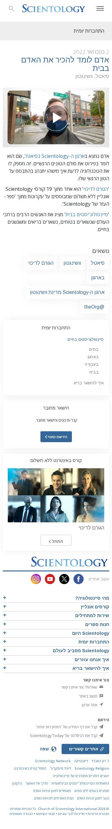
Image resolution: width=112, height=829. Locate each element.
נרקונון (17, 783)
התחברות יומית (56, 327)
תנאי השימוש (45, 813)
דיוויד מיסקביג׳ (60, 768)
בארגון (98, 277)
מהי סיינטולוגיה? (92, 598)
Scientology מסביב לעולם (81, 650)
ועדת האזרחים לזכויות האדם (54, 798)
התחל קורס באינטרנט (30, 768)
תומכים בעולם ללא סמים (91, 790)
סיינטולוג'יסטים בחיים (86, 339)
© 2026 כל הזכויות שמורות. (59, 808)
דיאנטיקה (81, 760)
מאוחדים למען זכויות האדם (52, 790)
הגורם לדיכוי (95, 188)
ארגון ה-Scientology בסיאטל (55, 156)
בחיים (94, 349)
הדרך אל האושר (37, 783)
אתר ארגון (90, 705)
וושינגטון (72, 263)
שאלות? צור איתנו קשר (79, 687)
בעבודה (92, 364)
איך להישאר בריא (89, 383)
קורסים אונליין (95, 606)
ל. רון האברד (100, 760)
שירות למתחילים (92, 615)
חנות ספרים (97, 624)
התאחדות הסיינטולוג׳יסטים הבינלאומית (80, 783)
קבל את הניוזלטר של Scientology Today (64, 735)
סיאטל (98, 263)
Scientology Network (53, 760)
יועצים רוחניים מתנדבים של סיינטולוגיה (81, 775)
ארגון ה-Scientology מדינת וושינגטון (67, 292)
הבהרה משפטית (21, 813)
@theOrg (94, 306)
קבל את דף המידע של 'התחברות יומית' (67, 727)
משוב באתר (88, 696)
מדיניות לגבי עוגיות (71, 813)
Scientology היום (90, 633)
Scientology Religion (91, 768)
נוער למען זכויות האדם (93, 798)
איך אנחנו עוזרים (92, 659)
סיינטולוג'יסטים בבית (87, 214)
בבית (94, 372)
